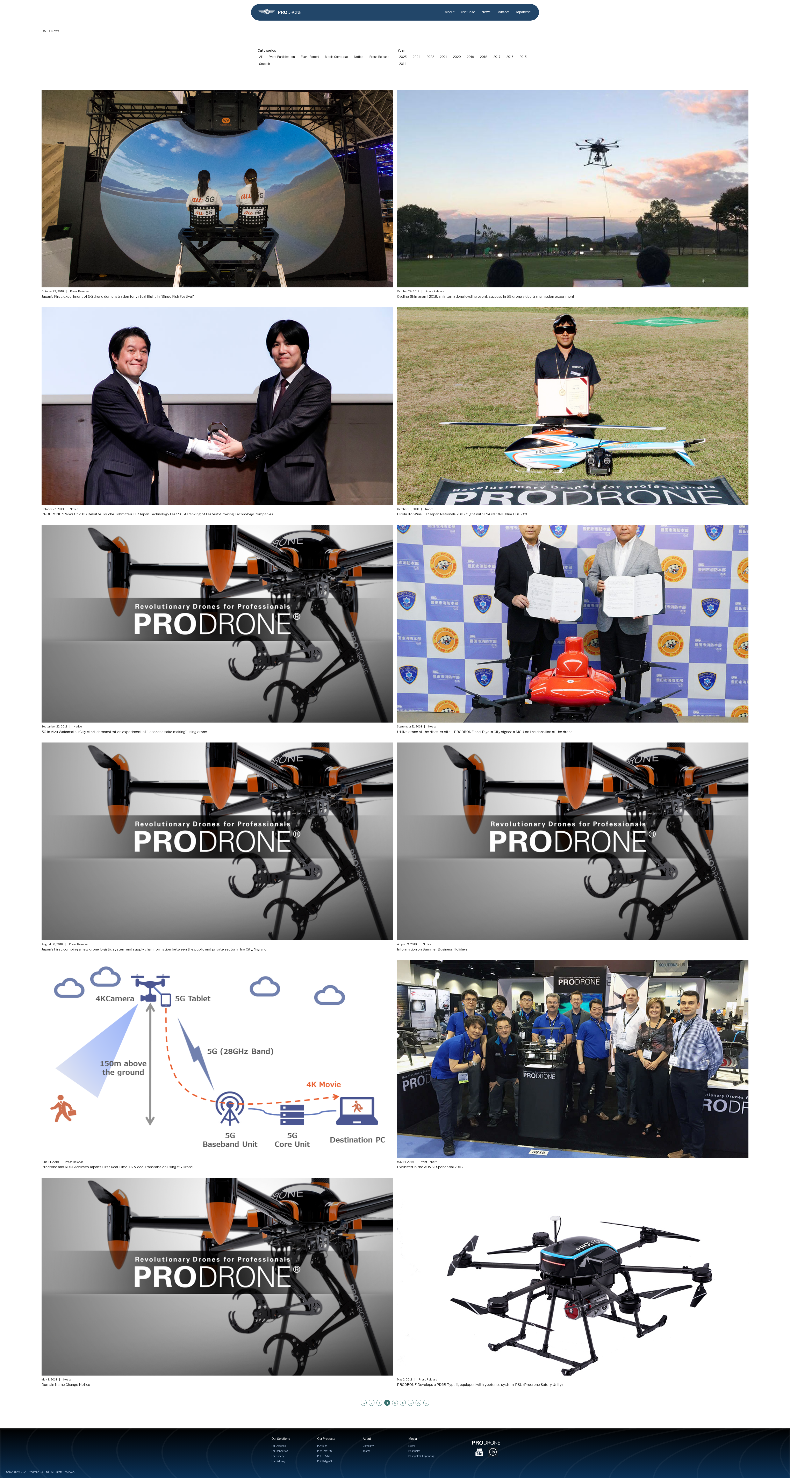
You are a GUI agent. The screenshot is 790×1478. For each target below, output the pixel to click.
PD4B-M (322, 1445)
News (485, 12)
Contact (503, 12)
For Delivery (279, 1461)
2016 (510, 56)
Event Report (310, 56)
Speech (264, 63)
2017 (497, 56)
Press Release (379, 56)
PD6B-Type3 (324, 1461)
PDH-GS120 (324, 1456)
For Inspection (280, 1450)
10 (418, 1402)
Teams (366, 1450)
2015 (523, 56)
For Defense (279, 1445)
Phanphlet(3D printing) (421, 1456)
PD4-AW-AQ (324, 1450)
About (450, 12)
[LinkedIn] (493, 1451)
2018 (483, 56)
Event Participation (281, 56)
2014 (403, 63)
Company (368, 1445)
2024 (417, 56)
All (261, 56)
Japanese (523, 12)
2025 (403, 56)
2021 (443, 56)
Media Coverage (336, 56)
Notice (358, 56)
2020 (457, 56)
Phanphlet (414, 1450)
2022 (430, 56)
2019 (470, 56)
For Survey (278, 1456)
